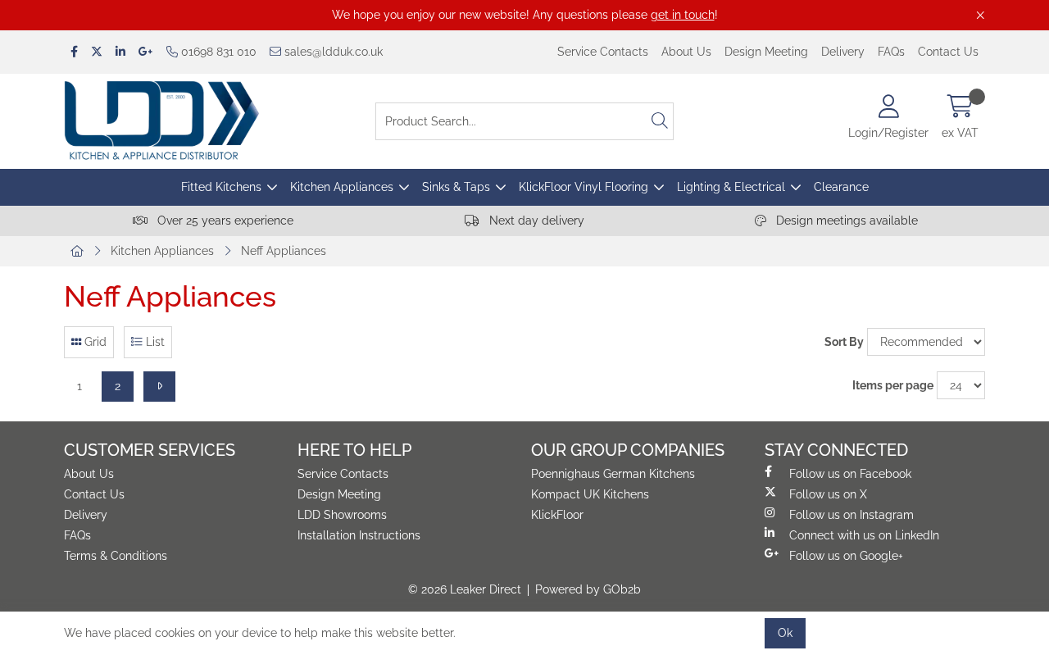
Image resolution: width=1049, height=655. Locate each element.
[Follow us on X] (96, 52)
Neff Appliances (283, 250)
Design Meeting (766, 51)
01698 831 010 (217, 51)
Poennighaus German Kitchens (613, 473)
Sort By (844, 341)
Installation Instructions (358, 535)
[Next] (159, 386)
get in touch (683, 14)
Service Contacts (602, 51)
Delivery (843, 51)
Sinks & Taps (456, 186)
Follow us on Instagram (851, 514)
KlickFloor (557, 514)
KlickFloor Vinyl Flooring (583, 186)
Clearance (841, 186)
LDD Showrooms (342, 514)
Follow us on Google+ (846, 555)
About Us (686, 51)
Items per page (892, 385)
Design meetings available (845, 220)
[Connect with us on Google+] (146, 52)
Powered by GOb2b (588, 589)
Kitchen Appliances (341, 186)
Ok (785, 632)
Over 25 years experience (223, 220)
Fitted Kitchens (221, 186)
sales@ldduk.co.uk (332, 51)
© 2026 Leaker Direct (464, 589)
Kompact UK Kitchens (590, 494)
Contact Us (948, 51)
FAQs (891, 51)
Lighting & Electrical (731, 186)
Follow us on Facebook (850, 473)
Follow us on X (828, 494)
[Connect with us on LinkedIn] (120, 52)
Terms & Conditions (115, 555)
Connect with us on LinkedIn (864, 535)
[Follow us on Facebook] (74, 52)
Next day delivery (535, 220)
